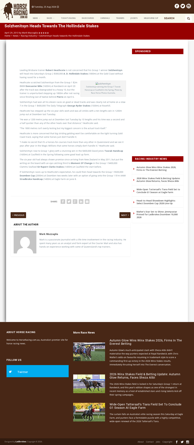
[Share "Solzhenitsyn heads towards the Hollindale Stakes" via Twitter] (69, 202)
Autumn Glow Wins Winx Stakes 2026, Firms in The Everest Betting (156, 168)
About (141, 441)
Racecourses (88, 18)
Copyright (167, 441)
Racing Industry (29, 35)
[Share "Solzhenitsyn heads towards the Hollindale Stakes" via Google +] (75, 202)
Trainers (120, 18)
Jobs (158, 441)
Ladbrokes (20, 441)
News (35, 18)
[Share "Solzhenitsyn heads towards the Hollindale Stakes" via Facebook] (63, 202)
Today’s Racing (68, 18)
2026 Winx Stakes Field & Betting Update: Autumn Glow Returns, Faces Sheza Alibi (158, 179)
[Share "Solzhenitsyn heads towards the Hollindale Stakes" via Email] (87, 202)
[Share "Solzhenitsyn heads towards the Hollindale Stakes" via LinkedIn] (81, 202)
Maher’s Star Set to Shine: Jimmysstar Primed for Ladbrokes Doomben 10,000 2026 (157, 214)
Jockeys (134, 18)
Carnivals (105, 18)
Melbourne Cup (151, 18)
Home (7, 35)
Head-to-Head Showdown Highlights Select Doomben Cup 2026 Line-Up (156, 202)
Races (49, 18)
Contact (150, 441)
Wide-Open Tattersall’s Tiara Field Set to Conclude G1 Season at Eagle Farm (158, 191)
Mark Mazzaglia (30, 32)
